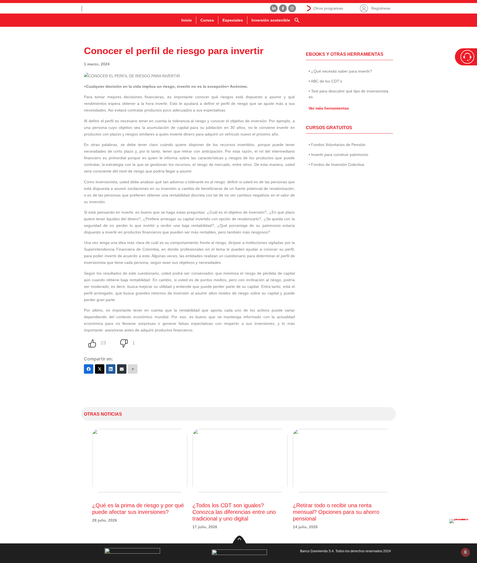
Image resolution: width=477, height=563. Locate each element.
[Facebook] (88, 369)
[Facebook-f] (283, 8)
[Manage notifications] (465, 552)
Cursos (207, 20)
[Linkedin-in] (274, 8)
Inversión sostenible (270, 20)
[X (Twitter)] (99, 369)
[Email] (121, 369)
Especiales (232, 20)
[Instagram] (292, 8)
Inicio (186, 20)
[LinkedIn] (110, 369)
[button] (297, 20)
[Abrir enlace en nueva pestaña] (460, 530)
